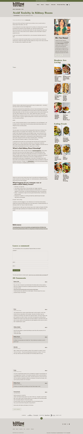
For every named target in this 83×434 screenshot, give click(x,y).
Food (22, 9)
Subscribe (53, 4)
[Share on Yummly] (1, 217)
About (42, 4)
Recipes (47, 4)
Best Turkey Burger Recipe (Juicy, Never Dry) (58, 79)
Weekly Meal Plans (61, 4)
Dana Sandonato (17, 15)
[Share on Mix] (1, 221)
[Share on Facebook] (1, 213)
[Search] (69, 5)
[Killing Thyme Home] (18, 4)
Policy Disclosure (53, 432)
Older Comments (16, 409)
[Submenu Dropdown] (49, 4)
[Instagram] (63, 424)
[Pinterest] (69, 424)
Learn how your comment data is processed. (38, 274)
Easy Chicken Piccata (65, 158)
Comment (15, 250)
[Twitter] (67, 424)
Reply (46, 281)
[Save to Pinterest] (1, 215)
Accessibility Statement (60, 432)
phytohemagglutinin (37, 150)
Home (38, 4)
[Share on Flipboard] (1, 219)
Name (14, 262)
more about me (59, 55)
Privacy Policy (49, 432)
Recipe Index (18, 9)
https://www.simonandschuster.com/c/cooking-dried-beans (26, 289)
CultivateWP (68, 432)
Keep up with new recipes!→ (41, 0)
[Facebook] (65, 424)
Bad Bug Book (31, 161)
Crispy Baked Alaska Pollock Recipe (65, 98)
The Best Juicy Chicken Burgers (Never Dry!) (66, 117)
